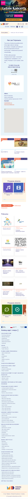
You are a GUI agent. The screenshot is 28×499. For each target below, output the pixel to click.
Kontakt (7, 26)
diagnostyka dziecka (6, 341)
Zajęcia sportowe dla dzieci (9, 395)
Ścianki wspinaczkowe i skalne (8, 435)
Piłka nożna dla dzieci (6, 398)
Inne (2, 150)
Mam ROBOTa (4, 151)
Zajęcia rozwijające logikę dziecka (9, 463)
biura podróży (5, 430)
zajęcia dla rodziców (6, 376)
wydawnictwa (4, 444)
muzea (4, 269)
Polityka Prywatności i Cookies (18, 494)
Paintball (3, 437)
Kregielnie (4, 426)
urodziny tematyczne (6, 413)
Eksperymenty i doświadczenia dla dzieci (10, 468)
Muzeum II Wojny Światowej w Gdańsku (7, 272)
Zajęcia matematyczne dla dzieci (9, 460)
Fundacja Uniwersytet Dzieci (20, 231)
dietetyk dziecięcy (6, 336)
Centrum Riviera (7, 249)
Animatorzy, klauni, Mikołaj (7, 420)
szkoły (3, 354)
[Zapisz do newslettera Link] (22, 27)
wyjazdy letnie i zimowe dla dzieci (9, 389)
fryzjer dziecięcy (5, 348)
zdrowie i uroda (5, 378)
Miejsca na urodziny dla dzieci (8, 422)
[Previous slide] (4, 192)
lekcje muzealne (5, 370)
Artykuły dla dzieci (7, 227)
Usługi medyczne (6, 333)
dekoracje (18, 205)
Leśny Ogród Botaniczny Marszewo (6, 293)
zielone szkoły (5, 367)
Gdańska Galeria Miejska (20, 250)
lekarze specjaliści (5, 340)
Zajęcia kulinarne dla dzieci (7, 456)
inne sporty (4, 397)
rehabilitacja (4, 338)
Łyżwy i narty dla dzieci (7, 406)
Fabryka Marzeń (7, 229)
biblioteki (4, 441)
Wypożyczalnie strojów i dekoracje (9, 417)
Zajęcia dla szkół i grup (8, 365)
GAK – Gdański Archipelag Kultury (20, 271)
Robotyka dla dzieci (6, 464)
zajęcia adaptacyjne (6, 352)
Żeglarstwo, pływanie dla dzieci (8, 403)
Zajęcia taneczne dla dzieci (7, 478)
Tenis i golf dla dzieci (6, 408)
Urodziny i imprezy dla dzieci (9, 412)
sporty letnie (4, 405)
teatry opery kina (5, 446)
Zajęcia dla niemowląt (8, 363)
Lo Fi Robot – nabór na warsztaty (19, 172)
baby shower (4, 415)
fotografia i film (5, 347)
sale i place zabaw (6, 429)
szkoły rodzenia (5, 379)
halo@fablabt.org (8, 103)
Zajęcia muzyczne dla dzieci (8, 473)
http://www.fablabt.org (9, 104)
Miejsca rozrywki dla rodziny (10, 424)
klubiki (3, 361)
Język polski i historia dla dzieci (20, 291)
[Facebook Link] (19, 27)
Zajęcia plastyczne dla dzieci (8, 472)
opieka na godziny (6, 359)
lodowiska (4, 432)
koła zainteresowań (6, 453)
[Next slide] (23, 192)
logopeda (4, 343)
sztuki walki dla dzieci (6, 409)
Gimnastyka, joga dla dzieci (8, 401)
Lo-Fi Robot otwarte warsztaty (19, 152)
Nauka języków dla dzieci (7, 458)
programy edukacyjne (7, 290)
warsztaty (4, 208)
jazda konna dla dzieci (6, 400)
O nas (4, 494)
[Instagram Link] (17, 27)
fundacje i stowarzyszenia (19, 228)
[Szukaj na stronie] (21, 24)
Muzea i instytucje (6, 439)
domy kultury (18, 248)
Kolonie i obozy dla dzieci (7, 392)
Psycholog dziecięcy (6, 335)
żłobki (3, 357)
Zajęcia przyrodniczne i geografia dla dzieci (11, 466)
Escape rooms (5, 434)
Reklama (12, 26)
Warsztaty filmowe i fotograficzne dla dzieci (11, 477)
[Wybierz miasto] (23, 24)
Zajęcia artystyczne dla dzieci (10, 470)
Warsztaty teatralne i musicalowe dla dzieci (11, 475)
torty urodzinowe (5, 418)
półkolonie (4, 391)
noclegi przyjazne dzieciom (7, 388)
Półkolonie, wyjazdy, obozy (9, 386)
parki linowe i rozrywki (6, 427)
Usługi (3, 345)
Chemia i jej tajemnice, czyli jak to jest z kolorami (7, 172)
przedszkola (4, 356)
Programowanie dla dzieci (7, 455)
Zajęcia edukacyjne (7, 451)
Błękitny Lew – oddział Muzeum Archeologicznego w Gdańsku (20, 294)
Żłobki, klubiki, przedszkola (9, 351)
